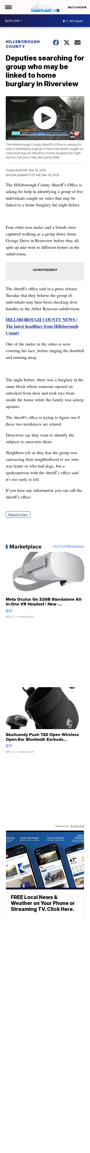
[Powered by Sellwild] (77, 826)
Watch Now (76, 7)
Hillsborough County (23, 44)
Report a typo (18, 514)
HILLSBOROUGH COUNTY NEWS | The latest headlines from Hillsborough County (42, 326)
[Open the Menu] (8, 7)
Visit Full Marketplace (68, 546)
